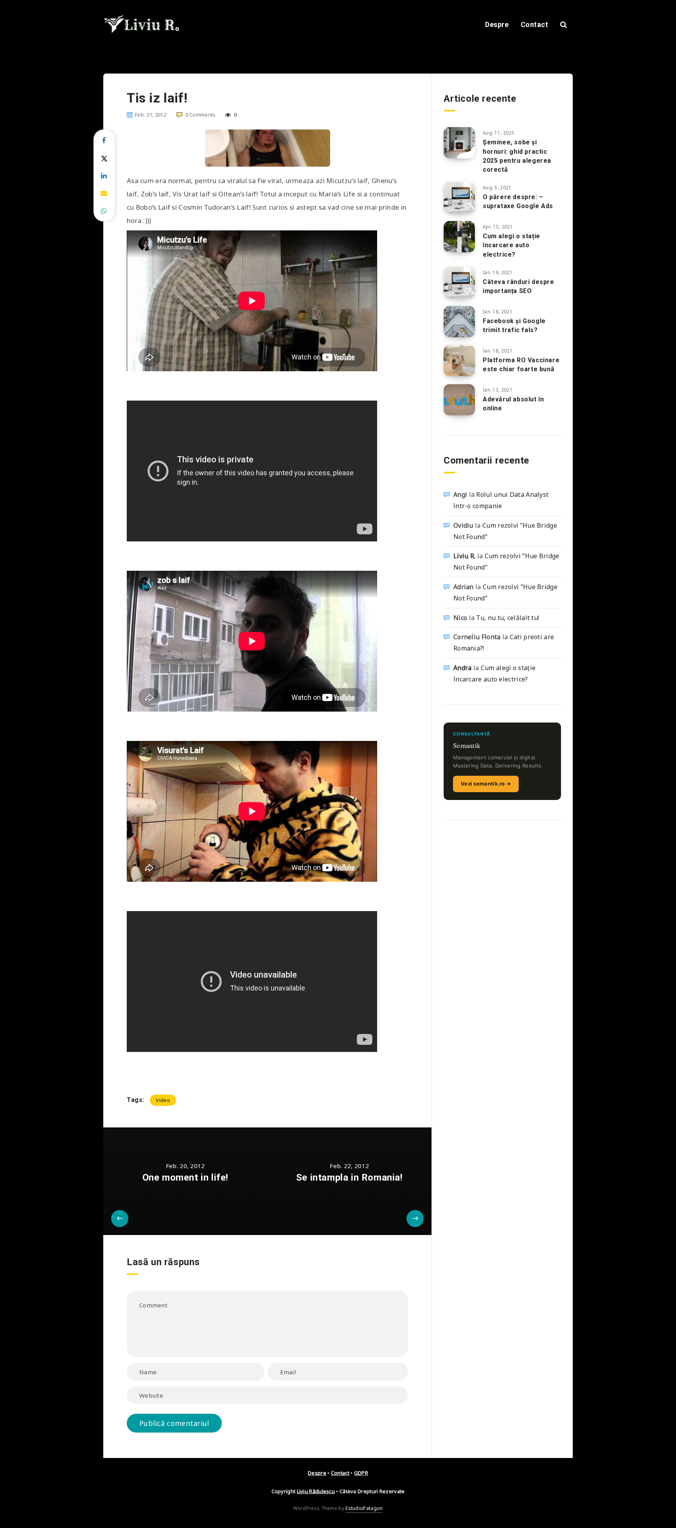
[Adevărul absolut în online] (459, 399)
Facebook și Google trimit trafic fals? (514, 325)
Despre (497, 24)
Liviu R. (464, 556)
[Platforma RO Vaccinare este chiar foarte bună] (459, 360)
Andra (462, 667)
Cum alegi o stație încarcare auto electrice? (511, 245)
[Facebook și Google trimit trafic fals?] (459, 321)
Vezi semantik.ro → (486, 783)
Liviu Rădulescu (316, 1491)
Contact (534, 24)
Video (163, 1100)
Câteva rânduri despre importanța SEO (518, 286)
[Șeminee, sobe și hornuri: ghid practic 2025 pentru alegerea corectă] (459, 142)
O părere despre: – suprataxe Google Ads (518, 201)
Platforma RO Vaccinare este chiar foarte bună (521, 364)
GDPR (361, 1472)
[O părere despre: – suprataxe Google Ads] (459, 197)
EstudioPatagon (364, 1508)
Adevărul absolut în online (513, 403)
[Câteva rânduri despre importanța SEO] (459, 282)
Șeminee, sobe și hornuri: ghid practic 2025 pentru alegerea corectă (517, 155)
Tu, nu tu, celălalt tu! (507, 617)
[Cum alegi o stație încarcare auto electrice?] (459, 236)
